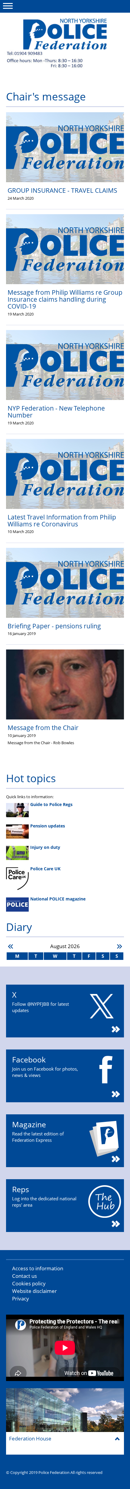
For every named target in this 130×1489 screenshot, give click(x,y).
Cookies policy (29, 1283)
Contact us (24, 1275)
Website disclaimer (34, 1290)
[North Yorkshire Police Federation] (65, 34)
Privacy (20, 1298)
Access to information (37, 1268)
